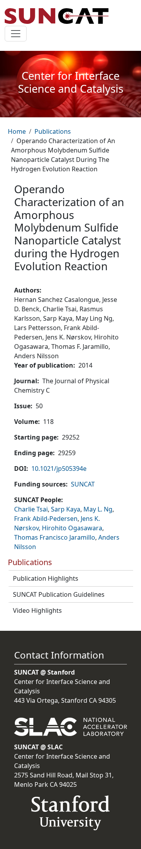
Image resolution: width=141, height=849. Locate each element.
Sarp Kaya (65, 509)
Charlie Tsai (31, 509)
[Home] (60, 16)
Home (17, 131)
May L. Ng (97, 509)
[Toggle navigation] (16, 33)
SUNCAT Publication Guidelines (59, 594)
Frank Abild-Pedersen (46, 518)
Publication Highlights (45, 578)
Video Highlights (37, 610)
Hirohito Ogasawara (72, 528)
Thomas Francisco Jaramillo (54, 537)
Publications (52, 131)
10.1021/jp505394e (59, 468)
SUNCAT (83, 484)
